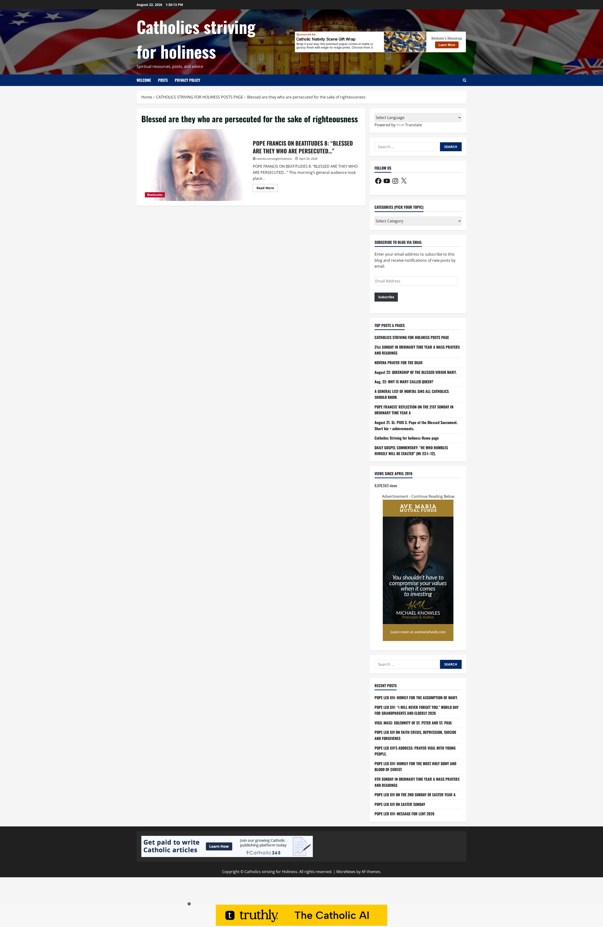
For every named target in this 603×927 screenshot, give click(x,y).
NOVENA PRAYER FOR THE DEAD (398, 362)
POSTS (163, 80)
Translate (413, 124)
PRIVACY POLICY (187, 80)
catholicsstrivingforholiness (274, 159)
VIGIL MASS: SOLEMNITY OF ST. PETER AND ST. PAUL (413, 723)
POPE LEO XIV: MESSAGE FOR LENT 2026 (405, 814)
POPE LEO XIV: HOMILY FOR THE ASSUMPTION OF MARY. (416, 697)
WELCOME (144, 80)
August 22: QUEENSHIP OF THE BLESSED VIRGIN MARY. (416, 372)
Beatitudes (155, 195)
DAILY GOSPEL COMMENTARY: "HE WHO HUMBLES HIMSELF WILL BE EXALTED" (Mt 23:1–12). (411, 451)
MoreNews (345, 871)
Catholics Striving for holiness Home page (407, 438)
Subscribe (386, 297)
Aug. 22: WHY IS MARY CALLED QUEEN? (404, 381)
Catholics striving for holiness (196, 38)
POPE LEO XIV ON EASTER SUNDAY (400, 804)
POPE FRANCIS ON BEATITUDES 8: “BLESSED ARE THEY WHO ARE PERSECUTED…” (195, 165)
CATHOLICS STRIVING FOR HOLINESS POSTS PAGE (412, 337)
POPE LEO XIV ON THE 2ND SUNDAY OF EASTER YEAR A (415, 794)
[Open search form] (464, 80)
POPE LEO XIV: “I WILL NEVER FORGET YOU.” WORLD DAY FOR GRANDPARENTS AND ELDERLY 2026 (417, 710)
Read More (267, 188)
